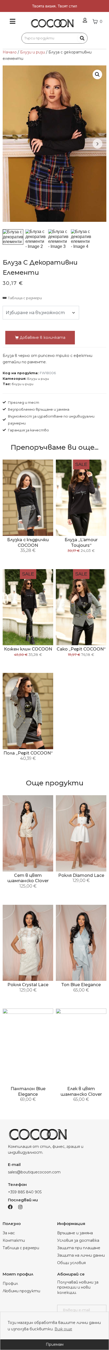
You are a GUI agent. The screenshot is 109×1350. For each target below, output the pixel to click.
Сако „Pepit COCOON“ (81, 649)
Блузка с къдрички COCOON (28, 542)
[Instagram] (20, 1207)
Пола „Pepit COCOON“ (28, 753)
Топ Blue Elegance (81, 984)
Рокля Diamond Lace (81, 875)
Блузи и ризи (32, 52)
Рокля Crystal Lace (27, 984)
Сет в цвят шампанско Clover (28, 878)
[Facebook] (10, 1207)
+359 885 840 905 (25, 1192)
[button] (97, 74)
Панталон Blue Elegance (28, 1091)
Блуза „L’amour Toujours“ (81, 542)
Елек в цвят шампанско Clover (81, 1091)
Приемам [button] (54, 1344)
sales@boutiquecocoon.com (34, 1172)
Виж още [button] (63, 1329)
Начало (10, 52)
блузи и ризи (22, 384)
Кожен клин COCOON (28, 649)
